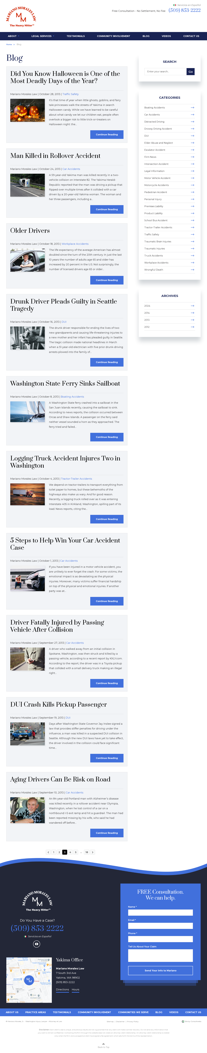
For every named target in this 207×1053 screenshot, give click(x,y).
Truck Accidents (153, 255)
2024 (147, 306)
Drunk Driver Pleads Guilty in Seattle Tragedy (63, 305)
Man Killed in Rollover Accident (55, 156)
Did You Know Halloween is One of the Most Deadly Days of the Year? (65, 77)
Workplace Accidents (75, 243)
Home (9, 44)
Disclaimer (120, 1021)
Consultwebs (196, 1021)
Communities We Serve (133, 1012)
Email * (132, 920)
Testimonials (76, 36)
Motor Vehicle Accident (157, 178)
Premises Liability (153, 206)
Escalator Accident (154, 150)
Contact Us (191, 36)
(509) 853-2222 (37, 928)
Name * (132, 907)
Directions (62, 989)
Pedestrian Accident (155, 192)
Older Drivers (30, 231)
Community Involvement (113, 36)
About (12, 36)
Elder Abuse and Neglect (158, 143)
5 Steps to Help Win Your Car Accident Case (65, 544)
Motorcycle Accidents (156, 185)
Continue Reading (107, 134)
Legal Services (42, 36)
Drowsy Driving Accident (158, 128)
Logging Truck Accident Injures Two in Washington (65, 462)
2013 (147, 320)
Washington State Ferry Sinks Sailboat (65, 384)
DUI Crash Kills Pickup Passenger (58, 705)
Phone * (132, 933)
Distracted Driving (154, 121)
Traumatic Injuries (154, 248)
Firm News (150, 157)
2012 (147, 327)
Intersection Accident (156, 164)
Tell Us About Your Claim (142, 946)
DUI (64, 321)
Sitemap (110, 1021)
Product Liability (153, 213)
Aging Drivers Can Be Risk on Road (60, 780)
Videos (166, 36)
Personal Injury (153, 199)
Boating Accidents (72, 396)
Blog (146, 36)
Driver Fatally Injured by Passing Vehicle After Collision (57, 626)
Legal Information (154, 171)
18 (86, 852)
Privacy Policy (133, 1021)
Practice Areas (35, 1012)
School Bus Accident (156, 220)
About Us (12, 1012)
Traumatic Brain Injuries (157, 241)
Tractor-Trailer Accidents (76, 478)
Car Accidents (71, 169)
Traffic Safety (70, 94)
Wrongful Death (153, 269)
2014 (147, 313)
